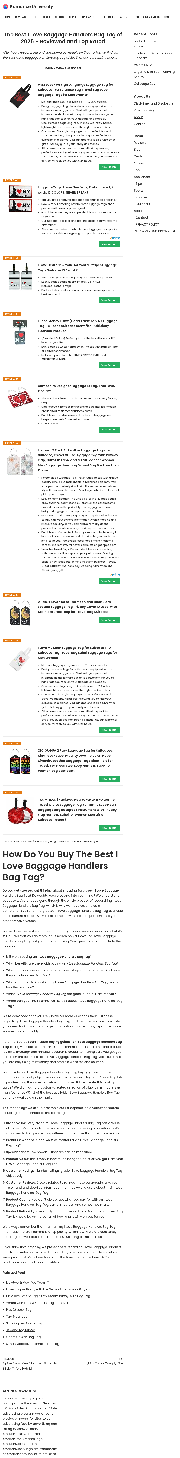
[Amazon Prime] (115, 238)
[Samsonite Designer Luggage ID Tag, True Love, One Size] (20, 397)
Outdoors (143, 204)
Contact (140, 124)
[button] (97, 17)
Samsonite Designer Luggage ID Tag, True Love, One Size (76, 388)
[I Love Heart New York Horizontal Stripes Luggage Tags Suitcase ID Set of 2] (20, 277)
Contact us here (86, 1257)
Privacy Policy (144, 110)
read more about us (18, 1262)
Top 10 (73, 17)
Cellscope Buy (144, 84)
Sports (138, 190)
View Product (109, 166)
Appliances (142, 177)
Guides (59, 17)
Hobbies (142, 197)
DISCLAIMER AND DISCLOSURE (154, 17)
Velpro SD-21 (143, 65)
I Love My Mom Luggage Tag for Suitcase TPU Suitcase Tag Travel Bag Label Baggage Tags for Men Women (77, 652)
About (138, 117)
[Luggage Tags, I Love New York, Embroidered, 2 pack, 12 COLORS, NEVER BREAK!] (20, 199)
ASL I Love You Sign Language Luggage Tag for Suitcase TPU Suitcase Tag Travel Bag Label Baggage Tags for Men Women (75, 89)
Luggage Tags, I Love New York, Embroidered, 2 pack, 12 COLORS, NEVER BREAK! (76, 190)
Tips (139, 184)
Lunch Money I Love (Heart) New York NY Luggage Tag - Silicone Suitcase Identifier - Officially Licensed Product (78, 326)
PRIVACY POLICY (147, 224)
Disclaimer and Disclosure (153, 103)
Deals (46, 17)
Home (6, 17)
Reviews (20, 17)
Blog (34, 17)
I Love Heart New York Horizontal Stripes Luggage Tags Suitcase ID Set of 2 (77, 267)
